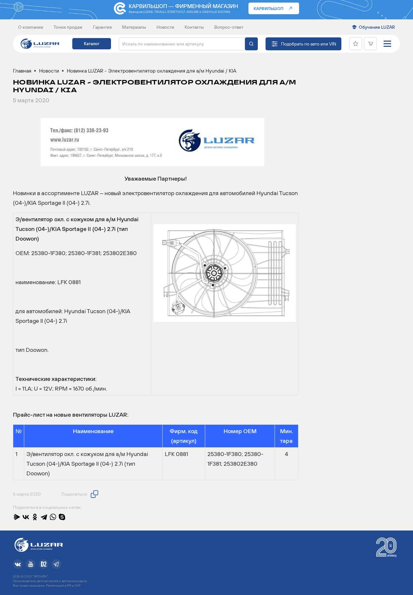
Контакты (194, 27)
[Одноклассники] (35, 517)
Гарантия (102, 27)
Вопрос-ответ (228, 27)
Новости (165, 27)
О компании (30, 27)
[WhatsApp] (53, 517)
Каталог (91, 43)
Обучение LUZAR (377, 27)
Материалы (134, 27)
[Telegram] (44, 517)
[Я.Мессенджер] (17, 517)
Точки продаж (68, 27)
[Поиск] (251, 43)
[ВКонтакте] (26, 517)
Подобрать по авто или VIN (308, 43)
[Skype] (62, 517)
